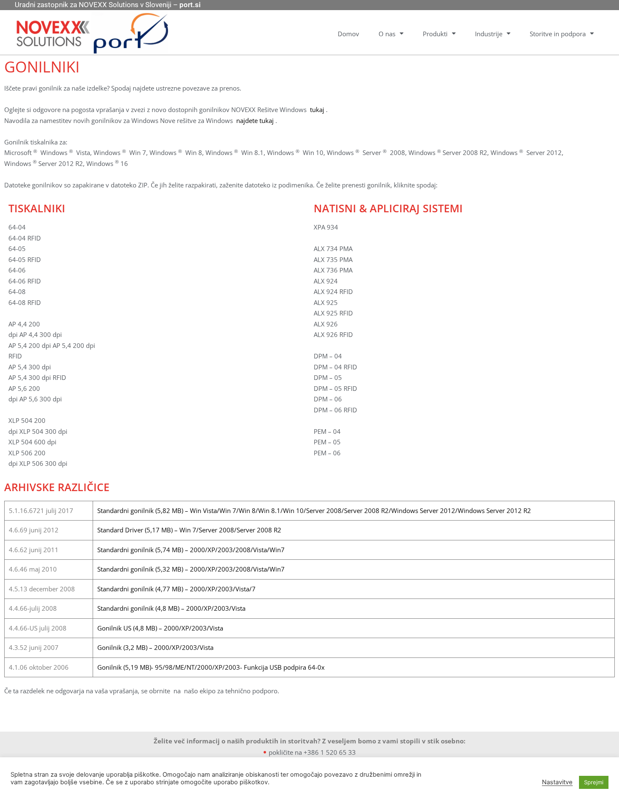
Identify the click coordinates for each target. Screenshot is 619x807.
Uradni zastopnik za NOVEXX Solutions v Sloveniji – (107, 4)
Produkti (435, 33)
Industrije (488, 33)
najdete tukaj (255, 120)
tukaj (317, 109)
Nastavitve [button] (557, 782)
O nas (387, 33)
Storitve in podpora (558, 33)
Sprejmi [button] (593, 782)
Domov (348, 33)
